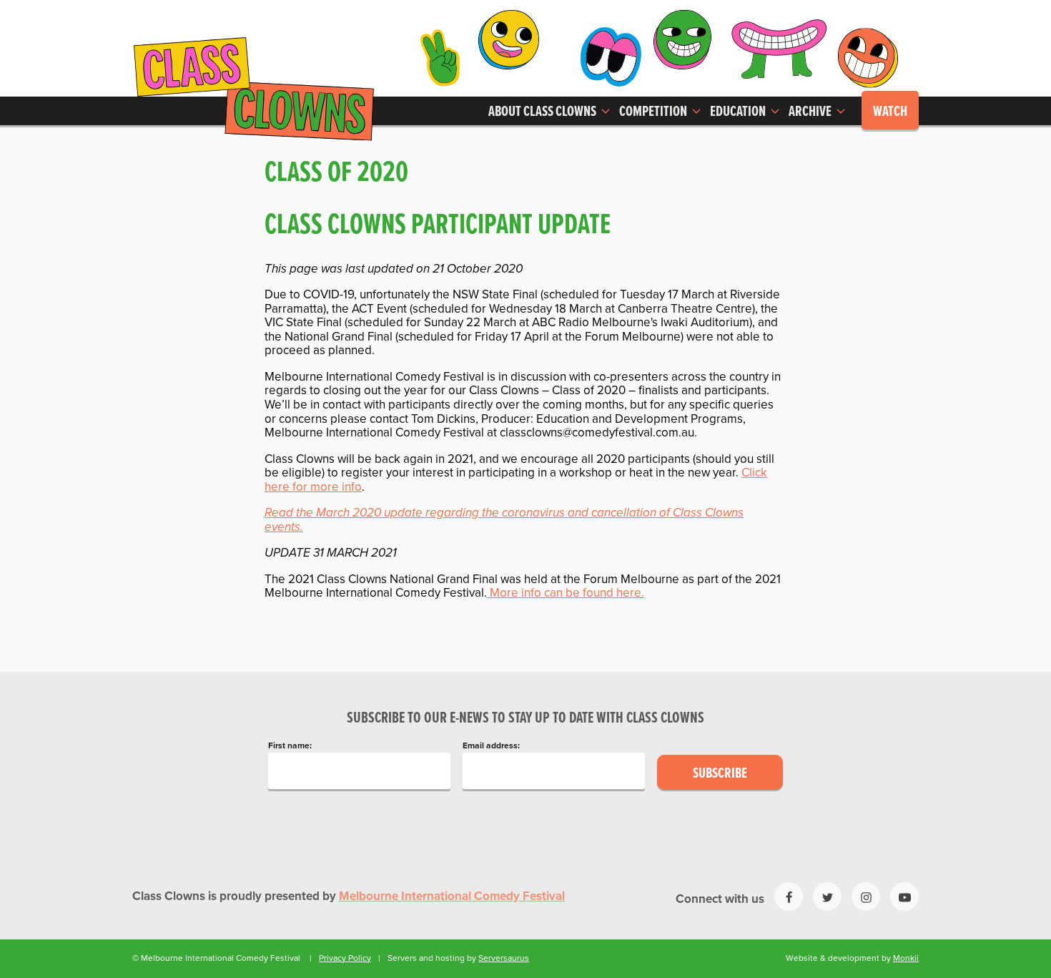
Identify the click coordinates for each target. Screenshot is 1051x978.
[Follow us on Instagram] (866, 896)
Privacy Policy (345, 958)
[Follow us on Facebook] (788, 896)
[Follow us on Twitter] (827, 896)
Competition (654, 112)
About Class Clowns (543, 112)
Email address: (491, 745)
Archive (811, 112)
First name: (290, 745)
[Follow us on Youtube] (904, 896)
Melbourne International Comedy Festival (452, 896)
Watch (890, 112)
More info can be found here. (565, 592)
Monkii (906, 958)
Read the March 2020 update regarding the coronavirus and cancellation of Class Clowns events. (504, 519)
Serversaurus (503, 958)
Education (739, 112)
